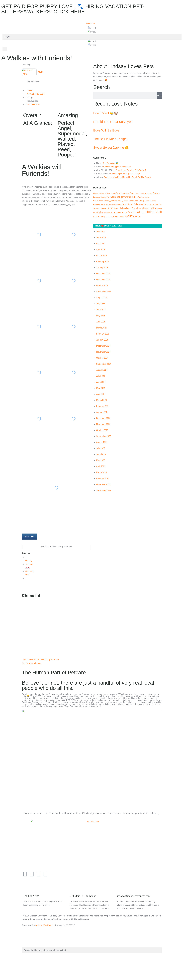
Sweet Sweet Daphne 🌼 (111, 147)
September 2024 (103, 364)
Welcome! (90, 23)
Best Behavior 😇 (110, 163)
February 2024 (102, 406)
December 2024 (103, 346)
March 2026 (101, 255)
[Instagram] (45, 874)
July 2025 (100, 304)
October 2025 (102, 286)
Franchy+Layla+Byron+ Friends (112, 204)
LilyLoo (122, 208)
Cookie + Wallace (137, 197)
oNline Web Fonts (44, 925)
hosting (158, 204)
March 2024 (101, 400)
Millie (153, 208)
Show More (29, 536)
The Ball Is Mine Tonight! (110, 139)
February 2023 (102, 478)
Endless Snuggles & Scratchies (117, 167)
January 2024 (102, 412)
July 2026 (100, 231)
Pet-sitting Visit (150, 212)
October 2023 (102, 430)
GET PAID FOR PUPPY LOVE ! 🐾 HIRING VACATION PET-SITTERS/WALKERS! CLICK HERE (73, 9)
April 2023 (100, 466)
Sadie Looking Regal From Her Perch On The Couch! (127, 177)
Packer (124, 212)
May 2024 (100, 388)
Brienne (156, 193)
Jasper (103, 208)
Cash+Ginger (117, 197)
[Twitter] (32, 874)
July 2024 (100, 376)
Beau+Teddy (139, 193)
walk (128, 216)
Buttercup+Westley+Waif (101, 197)
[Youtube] (38, 874)
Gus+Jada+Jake (130, 204)
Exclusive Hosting (150, 201)
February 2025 (102, 334)
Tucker (121, 217)
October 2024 (102, 358)
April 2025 (100, 322)
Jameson (97, 208)
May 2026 (100, 243)
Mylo (99, 212)
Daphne (147, 197)
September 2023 (103, 436)
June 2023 (101, 454)
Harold (141, 204)
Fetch (159, 95)
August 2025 (102, 298)
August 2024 (102, 370)
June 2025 (101, 310)
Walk (30, 90)
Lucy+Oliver (131, 208)
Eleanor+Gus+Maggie (103, 201)
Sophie (95, 217)
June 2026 (101, 237)
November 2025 (103, 280)
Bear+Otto (125, 193)
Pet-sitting (133, 212)
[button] (5, 49)
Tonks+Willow (113, 217)
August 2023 (102, 442)
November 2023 (103, 424)
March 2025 (101, 328)
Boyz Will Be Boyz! (106, 130)
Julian (110, 208)
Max (139, 208)
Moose (159, 208)
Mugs (95, 212)
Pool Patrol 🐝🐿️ (105, 113)
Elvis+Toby (118, 201)
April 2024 (100, 394)
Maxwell (146, 208)
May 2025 (100, 316)
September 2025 (103, 292)
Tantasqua (102, 217)
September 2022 (103, 490)
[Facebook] (25, 874)
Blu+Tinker (148, 193)
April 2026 (100, 249)
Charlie (127, 197)
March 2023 (101, 472)
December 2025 (103, 274)
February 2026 (102, 261)
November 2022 (103, 484)
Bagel (118, 193)
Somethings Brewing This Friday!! (131, 170)
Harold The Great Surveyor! (113, 122)
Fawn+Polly (97, 204)
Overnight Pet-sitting (114, 212)
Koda (116, 208)
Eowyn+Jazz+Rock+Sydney (134, 201)
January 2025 (102, 340)
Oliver (104, 212)
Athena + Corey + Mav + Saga (104, 193)
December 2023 (103, 418)
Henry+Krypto (149, 204)
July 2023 (100, 448)
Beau (132, 193)
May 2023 (100, 460)
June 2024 (101, 382)
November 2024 (103, 352)
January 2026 (102, 268)
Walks (136, 216)
